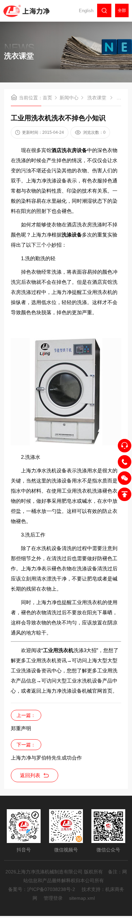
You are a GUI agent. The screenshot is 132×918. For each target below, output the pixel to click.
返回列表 (30, 775)
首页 (47, 97)
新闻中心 (69, 97)
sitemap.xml (82, 898)
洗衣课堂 (96, 97)
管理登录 (53, 898)
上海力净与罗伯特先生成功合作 (46, 758)
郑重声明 (21, 728)
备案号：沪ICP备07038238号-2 (41, 889)
